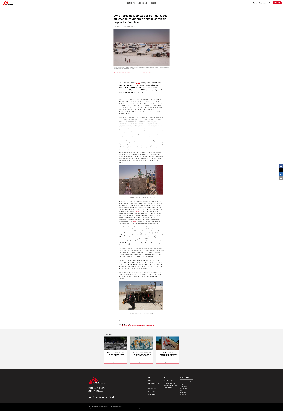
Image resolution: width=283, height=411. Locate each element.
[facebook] (90, 397)
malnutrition (139, 211)
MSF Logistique (183, 388)
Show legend (125, 347)
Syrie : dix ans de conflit (121, 75)
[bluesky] (100, 397)
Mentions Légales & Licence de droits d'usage (170, 386)
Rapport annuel (151, 391)
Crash (181, 384)
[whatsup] (113, 397)
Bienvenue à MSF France (153, 383)
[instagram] (93, 397)
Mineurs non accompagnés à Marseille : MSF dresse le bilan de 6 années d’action (142, 354)
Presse (149, 380)
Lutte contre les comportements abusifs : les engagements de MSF (168, 354)
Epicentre (182, 390)
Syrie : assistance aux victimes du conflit (154, 75)
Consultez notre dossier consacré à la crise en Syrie (137, 325)
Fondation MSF (183, 394)
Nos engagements (152, 388)
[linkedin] (96, 397)
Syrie (138, 83)
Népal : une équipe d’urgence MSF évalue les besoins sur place (116, 354)
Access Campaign (184, 386)
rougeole (135, 221)
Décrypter (154, 3)
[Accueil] (8, 3)
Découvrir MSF (130, 3)
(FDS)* (137, 111)
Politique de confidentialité (170, 383)
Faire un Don (277, 3)
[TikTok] (106, 397)
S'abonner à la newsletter (154, 386)
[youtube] (103, 397)
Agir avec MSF (142, 3)
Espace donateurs (152, 394)
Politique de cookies (168, 380)
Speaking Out (183, 392)
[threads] (110, 397)
